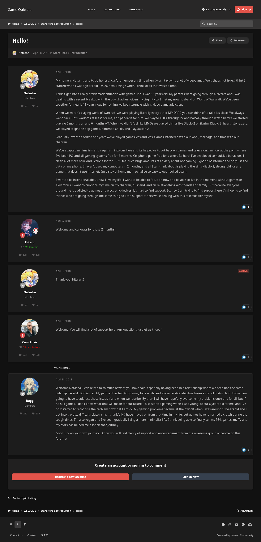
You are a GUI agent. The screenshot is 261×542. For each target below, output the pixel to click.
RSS (46, 535)
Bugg (30, 401)
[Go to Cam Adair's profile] (30, 328)
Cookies (31, 535)
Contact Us (16, 535)
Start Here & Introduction (70, 53)
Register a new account (70, 477)
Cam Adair (29, 342)
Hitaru (30, 242)
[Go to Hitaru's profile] (30, 228)
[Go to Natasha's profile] (14, 53)
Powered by (235, 535)
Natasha (24, 53)
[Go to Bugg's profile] (30, 387)
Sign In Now (191, 477)
